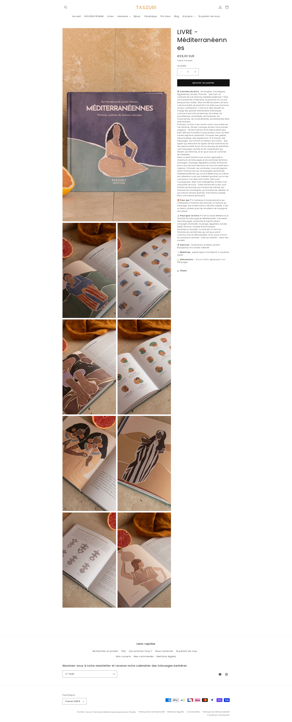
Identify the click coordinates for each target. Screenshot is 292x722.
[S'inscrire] (113, 674)
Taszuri (88, 712)
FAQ (123, 651)
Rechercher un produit (105, 651)
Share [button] (183, 270)
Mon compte (123, 656)
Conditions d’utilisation (218, 715)
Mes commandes (144, 656)
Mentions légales (166, 656)
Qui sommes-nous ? (140, 651)
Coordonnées (193, 712)
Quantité (181, 65)
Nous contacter (164, 651)
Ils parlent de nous (186, 651)
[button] (65, 7)
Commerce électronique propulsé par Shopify (114, 712)
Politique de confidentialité (152, 712)
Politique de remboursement (216, 712)
